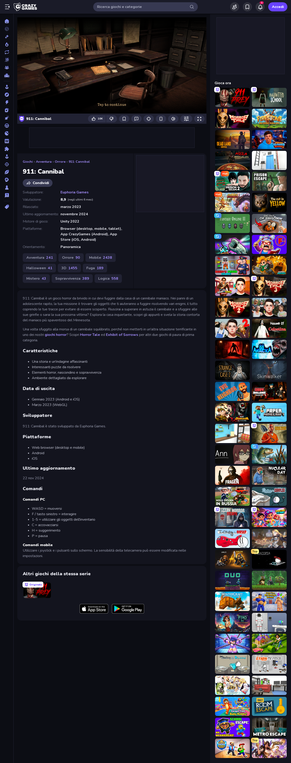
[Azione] (6, 102)
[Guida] (6, 125)
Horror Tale (90, 334)
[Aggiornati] (6, 52)
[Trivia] (6, 195)
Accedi (278, 6)
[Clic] (6, 118)
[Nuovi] (6, 37)
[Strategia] (6, 180)
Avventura (44, 162)
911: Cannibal (79, 162)
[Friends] (234, 6)
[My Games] (247, 6)
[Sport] (6, 172)
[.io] (6, 133)
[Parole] (6, 141)
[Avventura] (6, 95)
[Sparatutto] (6, 164)
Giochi (28, 162)
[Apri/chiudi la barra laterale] (7, 6)
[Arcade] (6, 87)
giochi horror (56, 334)
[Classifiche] (6, 75)
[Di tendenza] (6, 44)
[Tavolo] (6, 187)
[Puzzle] (6, 149)
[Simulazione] (6, 156)
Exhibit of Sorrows (122, 334)
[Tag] (6, 207)
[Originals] (6, 60)
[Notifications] (260, 6)
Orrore (60, 162)
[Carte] (6, 110)
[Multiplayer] (6, 67)
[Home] (6, 21)
